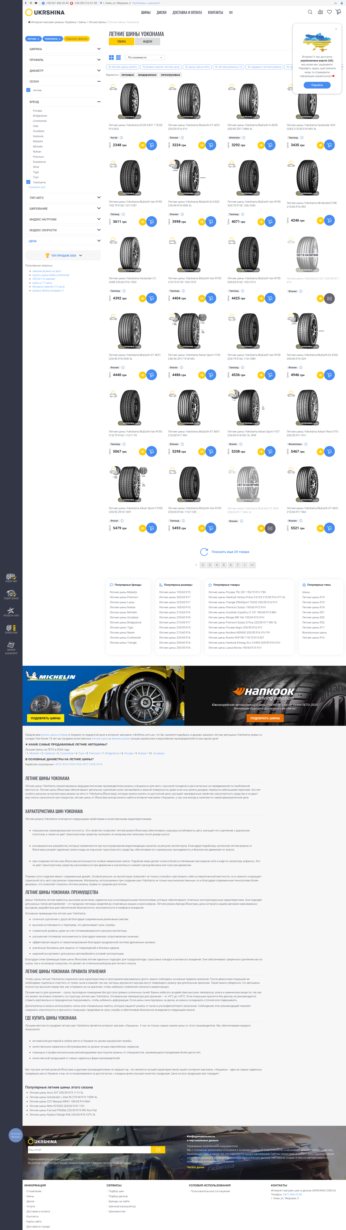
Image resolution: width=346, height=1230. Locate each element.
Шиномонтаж (117, 1211)
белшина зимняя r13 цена (48, 286)
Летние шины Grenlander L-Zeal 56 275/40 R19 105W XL (63, 1097)
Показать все (37, 187)
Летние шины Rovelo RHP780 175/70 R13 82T (236, 637)
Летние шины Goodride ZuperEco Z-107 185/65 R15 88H (242, 612)
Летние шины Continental (125, 637)
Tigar (35, 172)
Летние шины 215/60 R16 (175, 632)
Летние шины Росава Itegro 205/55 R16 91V (235, 627)
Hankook (38, 136)
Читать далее (195, 1167)
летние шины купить (124, 67)
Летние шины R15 (313, 602)
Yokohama (39, 182)
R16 (79, 764)
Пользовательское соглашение (210, 1191)
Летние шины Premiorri (124, 597)
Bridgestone (39, 115)
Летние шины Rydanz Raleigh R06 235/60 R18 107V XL (63, 1114)
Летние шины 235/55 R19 (175, 627)
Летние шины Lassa (122, 602)
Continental (39, 121)
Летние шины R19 (313, 597)
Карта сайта (33, 1221)
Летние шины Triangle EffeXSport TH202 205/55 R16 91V (242, 602)
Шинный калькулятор (11, 651)
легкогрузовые (170, 74)
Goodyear (38, 131)
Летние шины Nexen (122, 632)
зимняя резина (120, 738)
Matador (37, 141)
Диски (162, 12)
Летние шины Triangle (123, 642)
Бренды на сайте (11, 615)
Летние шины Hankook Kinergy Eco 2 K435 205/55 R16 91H (244, 642)
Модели (147, 41)
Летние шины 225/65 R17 (175, 602)
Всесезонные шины (314, 632)
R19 (99, 764)
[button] (69, 3)
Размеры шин (11, 632)
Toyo (35, 177)
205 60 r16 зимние (43, 279)
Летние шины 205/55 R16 (175, 647)
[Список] (118, 57)
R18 (93, 764)
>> (252, 565)
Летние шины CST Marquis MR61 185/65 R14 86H (60, 1101)
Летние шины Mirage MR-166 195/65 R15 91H (236, 617)
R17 (86, 764)
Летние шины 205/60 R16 (175, 642)
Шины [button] (146, 12)
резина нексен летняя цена (163, 67)
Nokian (36, 151)
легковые (127, 74)
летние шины (100, 738)
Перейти (317, 85)
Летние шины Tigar (121, 627)
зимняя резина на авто (46, 271)
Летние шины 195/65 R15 (175, 592)
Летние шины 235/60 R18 (175, 617)
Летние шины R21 (313, 612)
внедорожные (147, 74)
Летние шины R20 (313, 617)
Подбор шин (11, 581)
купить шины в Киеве (54, 734)
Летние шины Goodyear (124, 617)
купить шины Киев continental (50, 275)
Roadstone (39, 162)
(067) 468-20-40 (292, 1194)
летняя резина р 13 (230, 67)
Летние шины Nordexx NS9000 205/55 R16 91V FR (239, 632)
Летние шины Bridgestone (125, 622)
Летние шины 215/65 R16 (175, 612)
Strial (35, 167)
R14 (65, 764)
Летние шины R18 (313, 607)
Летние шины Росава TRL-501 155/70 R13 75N (237, 592)
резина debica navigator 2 (48, 290)
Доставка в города (38, 1226)
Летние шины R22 (313, 622)
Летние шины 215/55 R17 (175, 622)
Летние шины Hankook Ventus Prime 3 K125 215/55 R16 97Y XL (246, 597)
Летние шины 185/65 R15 (175, 607)
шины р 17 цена (42, 282)
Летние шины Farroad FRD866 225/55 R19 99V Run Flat (63, 1110)
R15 (72, 764)
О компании (33, 1191)
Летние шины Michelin (123, 612)
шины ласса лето (199, 67)
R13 (58, 764)
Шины (306, 592)
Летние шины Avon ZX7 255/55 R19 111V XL (57, 1092)
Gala (35, 126)
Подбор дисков (11, 598)
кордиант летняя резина (266, 67)
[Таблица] (111, 57)
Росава (37, 110)
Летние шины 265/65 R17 (175, 597)
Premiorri (38, 156)
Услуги (30, 1206)
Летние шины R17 (313, 627)
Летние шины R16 (313, 637)
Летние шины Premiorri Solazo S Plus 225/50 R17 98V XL (242, 622)
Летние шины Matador (123, 592)
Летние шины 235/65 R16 (175, 637)
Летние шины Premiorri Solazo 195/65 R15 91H (236, 607)
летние (37, 90)
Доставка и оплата (187, 12)
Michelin (37, 146)
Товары (121, 41)
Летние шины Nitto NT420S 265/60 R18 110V (57, 1106)
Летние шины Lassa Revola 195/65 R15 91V (234, 647)
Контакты (215, 12)
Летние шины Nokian (123, 607)
